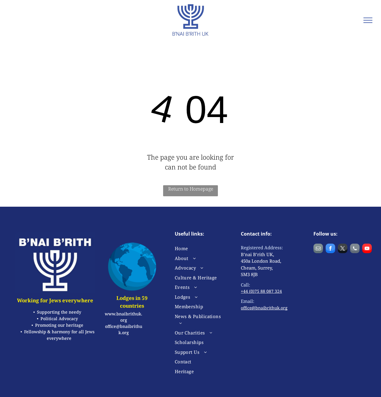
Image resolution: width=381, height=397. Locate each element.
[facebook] (330, 249)
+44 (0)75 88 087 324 (261, 291)
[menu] (368, 20)
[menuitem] (198, 248)
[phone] (355, 249)
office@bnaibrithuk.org (264, 308)
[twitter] (342, 249)
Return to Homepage (190, 189)
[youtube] (367, 249)
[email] (318, 249)
